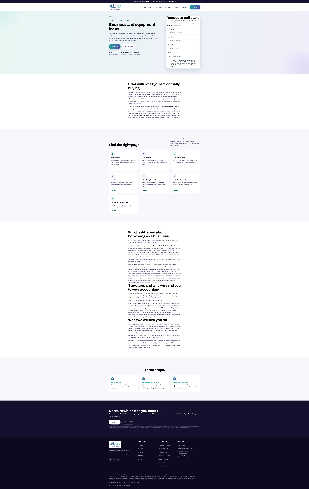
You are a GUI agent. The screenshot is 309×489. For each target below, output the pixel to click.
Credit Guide (126, 482)
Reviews (167, 7)
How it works (158, 7)
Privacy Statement (135, 482)
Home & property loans (164, 445)
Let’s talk (184, 7)
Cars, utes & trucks (163, 448)
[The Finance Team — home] (115, 7)
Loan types (147, 7)
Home (110, 16)
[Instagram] (118, 459)
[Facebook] (110, 459)
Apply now (195, 7)
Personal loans (161, 462)
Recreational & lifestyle (164, 455)
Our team (175, 7)
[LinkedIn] (114, 459)
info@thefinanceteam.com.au (186, 448)
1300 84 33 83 (172, 1)
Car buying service (162, 466)
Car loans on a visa (162, 452)
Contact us (140, 452)
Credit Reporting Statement (115, 482)
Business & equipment (163, 459)
